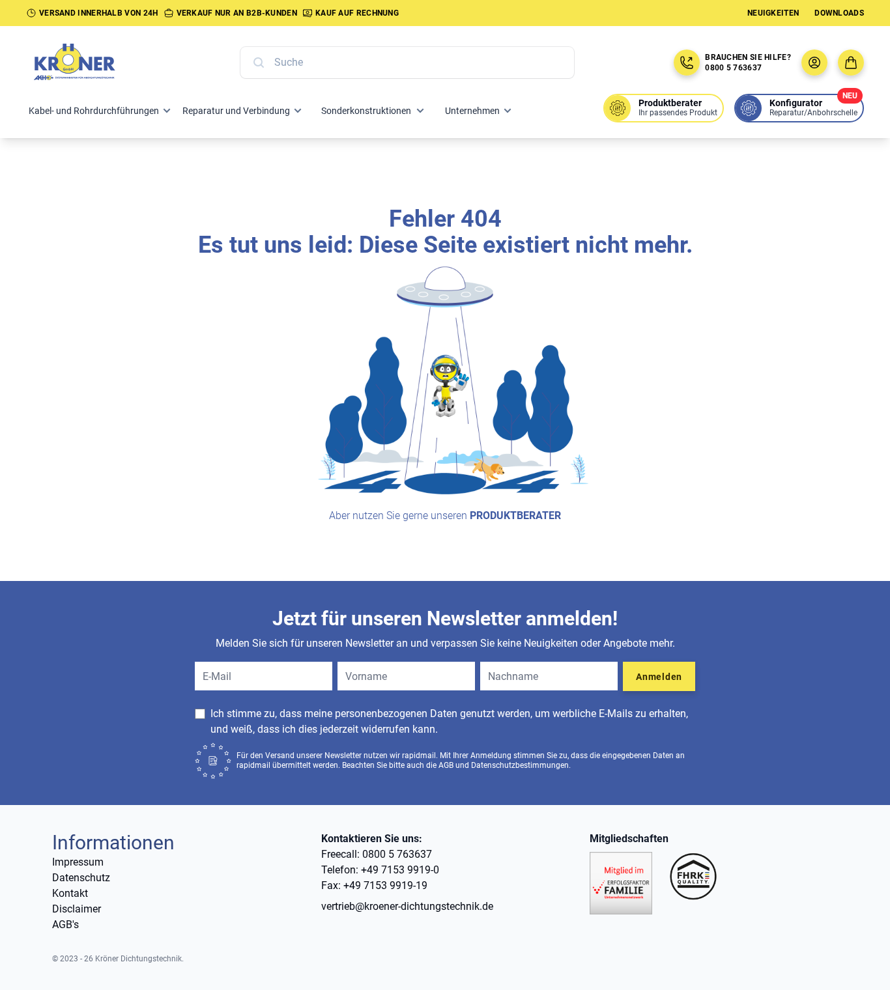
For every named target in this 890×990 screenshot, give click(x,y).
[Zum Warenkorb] (851, 63)
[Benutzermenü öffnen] (814, 63)
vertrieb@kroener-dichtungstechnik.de (407, 906)
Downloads (839, 13)
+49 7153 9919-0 (400, 870)
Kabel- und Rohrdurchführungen (94, 111)
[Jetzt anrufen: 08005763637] (687, 63)
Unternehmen (472, 111)
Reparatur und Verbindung (236, 111)
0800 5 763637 (733, 67)
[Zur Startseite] (88, 62)
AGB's (65, 924)
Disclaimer (76, 909)
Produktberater (515, 515)
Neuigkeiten (773, 13)
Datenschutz (81, 877)
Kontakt (70, 893)
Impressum (78, 862)
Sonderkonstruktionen (366, 111)
